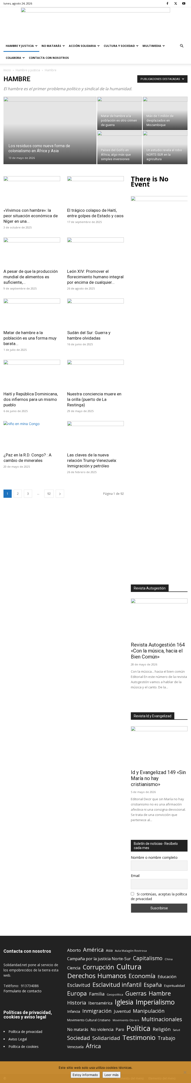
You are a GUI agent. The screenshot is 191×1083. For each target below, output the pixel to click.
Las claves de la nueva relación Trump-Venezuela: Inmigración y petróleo (92, 460)
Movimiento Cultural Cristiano (88, 1020)
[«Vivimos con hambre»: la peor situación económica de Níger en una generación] (31, 190)
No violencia (102, 1029)
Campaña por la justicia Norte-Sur (99, 958)
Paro (120, 1029)
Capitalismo (147, 958)
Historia (76, 1002)
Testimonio (138, 1037)
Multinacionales (162, 1019)
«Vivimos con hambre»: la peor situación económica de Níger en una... (30, 216)
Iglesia (124, 1002)
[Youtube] (184, 3)
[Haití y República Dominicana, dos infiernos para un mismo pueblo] (31, 374)
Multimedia (152, 46)
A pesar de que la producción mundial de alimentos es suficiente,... (30, 277)
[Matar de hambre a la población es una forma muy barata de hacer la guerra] (31, 312)
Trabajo (166, 1038)
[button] (182, 46)
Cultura (129, 966)
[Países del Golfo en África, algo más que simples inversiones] (119, 147)
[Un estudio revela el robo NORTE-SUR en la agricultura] (165, 147)
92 (49, 494)
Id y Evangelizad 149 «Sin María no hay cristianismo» (158, 778)
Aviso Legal (17, 1039)
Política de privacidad (25, 1031)
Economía (142, 976)
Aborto (74, 950)
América (93, 949)
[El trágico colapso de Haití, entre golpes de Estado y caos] (95, 190)
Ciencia (73, 968)
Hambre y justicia (20, 46)
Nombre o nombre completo (154, 857)
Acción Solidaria (82, 46)
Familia (96, 994)
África (93, 1046)
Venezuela (75, 1046)
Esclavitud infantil (117, 984)
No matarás (77, 1029)
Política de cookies (23, 1046)
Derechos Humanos (96, 975)
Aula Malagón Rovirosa (131, 950)
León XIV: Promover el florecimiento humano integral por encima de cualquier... (95, 277)
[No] (184, 1072)
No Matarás (51, 46)
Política (138, 1028)
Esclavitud (78, 985)
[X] (175, 3)
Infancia (73, 1011)
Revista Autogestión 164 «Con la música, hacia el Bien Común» (158, 651)
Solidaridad (106, 1038)
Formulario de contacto (22, 991)
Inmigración (97, 1010)
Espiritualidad (174, 985)
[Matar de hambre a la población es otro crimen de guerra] (119, 113)
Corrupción (98, 967)
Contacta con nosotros (49, 58)
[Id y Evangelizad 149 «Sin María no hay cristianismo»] (159, 746)
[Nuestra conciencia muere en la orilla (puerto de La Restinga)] (95, 374)
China (169, 959)
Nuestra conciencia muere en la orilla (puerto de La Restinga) (94, 399)
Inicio (7, 70)
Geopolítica (115, 994)
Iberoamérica (100, 1003)
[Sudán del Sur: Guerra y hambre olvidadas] (95, 312)
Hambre (160, 993)
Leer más (111, 1075)
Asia (109, 950)
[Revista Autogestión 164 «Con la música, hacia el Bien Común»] (159, 619)
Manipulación (149, 1010)
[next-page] (60, 494)
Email (135, 875)
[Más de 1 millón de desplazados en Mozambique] (165, 113)
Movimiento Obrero (126, 1020)
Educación (167, 976)
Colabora (13, 58)
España (153, 984)
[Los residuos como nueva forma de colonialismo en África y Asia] (49, 136)
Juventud (122, 1011)
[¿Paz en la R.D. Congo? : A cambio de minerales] (31, 435)
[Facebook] (167, 3)
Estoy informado (85, 1075)
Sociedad (78, 1037)
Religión (162, 1029)
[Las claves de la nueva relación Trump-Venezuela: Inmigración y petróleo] (95, 435)
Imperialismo (155, 1002)
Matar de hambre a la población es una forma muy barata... (29, 338)
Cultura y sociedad (119, 46)
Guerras (135, 993)
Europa (77, 993)
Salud (176, 1030)
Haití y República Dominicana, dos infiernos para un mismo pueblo (30, 399)
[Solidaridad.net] (95, 23)
